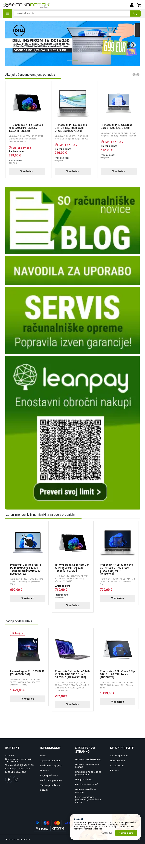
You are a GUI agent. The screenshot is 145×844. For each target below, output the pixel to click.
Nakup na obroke (83, 779)
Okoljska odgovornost (51, 780)
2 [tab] (75, 62)
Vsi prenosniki (117, 765)
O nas (43, 755)
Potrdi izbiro (126, 833)
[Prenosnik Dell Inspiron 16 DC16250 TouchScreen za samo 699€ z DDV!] (72, 43)
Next (132, 43)
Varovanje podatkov (50, 785)
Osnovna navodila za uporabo (85, 790)
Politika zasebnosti (93, 829)
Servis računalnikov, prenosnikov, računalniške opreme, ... (88, 800)
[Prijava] (132, 4)
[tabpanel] (72, 43)
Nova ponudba (117, 760)
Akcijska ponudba (119, 755)
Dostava (44, 770)
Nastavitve (107, 832)
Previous (10, 43)
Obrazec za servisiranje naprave (87, 765)
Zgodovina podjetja (50, 760)
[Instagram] (16, 779)
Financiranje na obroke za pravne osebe (88, 773)
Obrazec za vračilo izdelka (88, 759)
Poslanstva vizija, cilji (51, 765)
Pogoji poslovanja (49, 775)
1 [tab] (68, 62)
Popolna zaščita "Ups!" (86, 784)
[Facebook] (8, 779)
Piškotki (44, 790)
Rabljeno (114, 770)
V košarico (26, 171)
